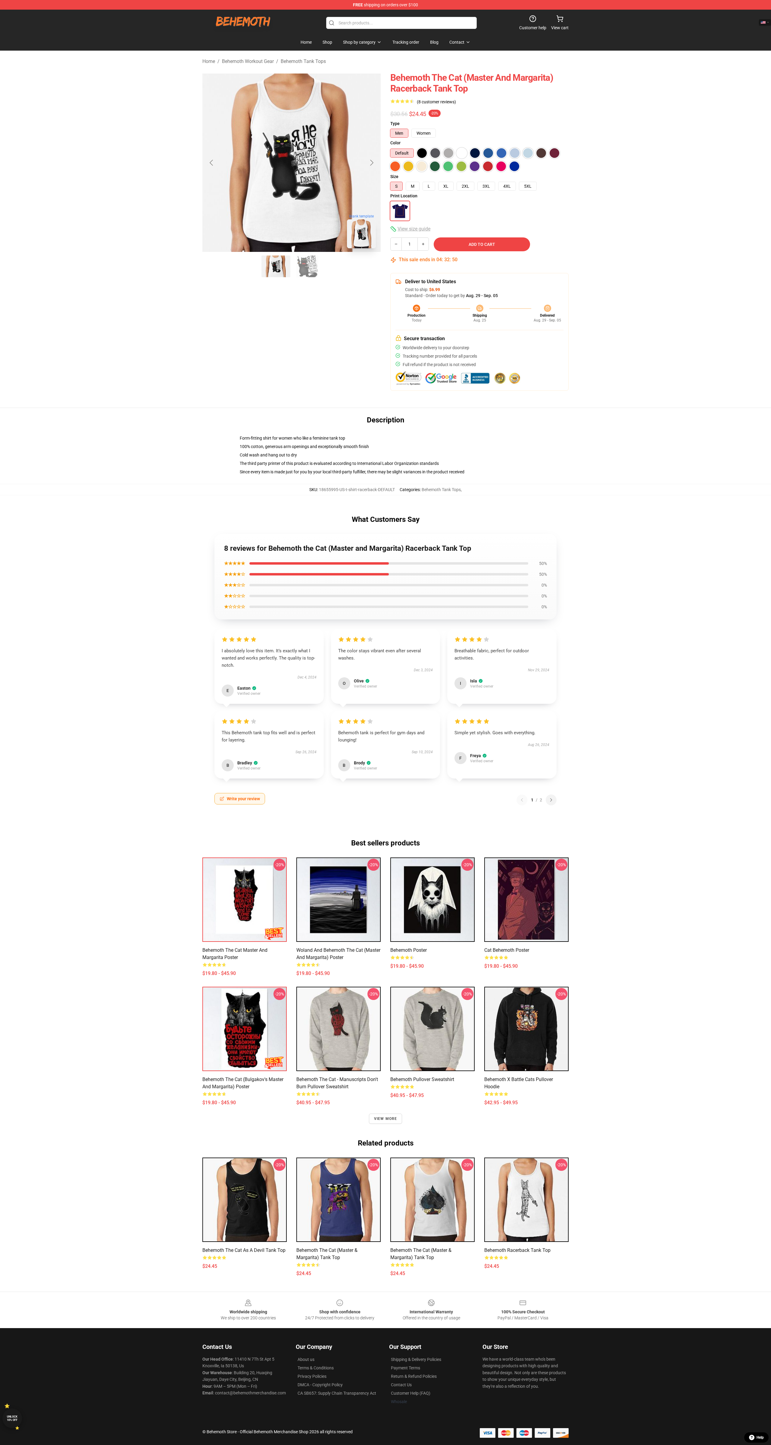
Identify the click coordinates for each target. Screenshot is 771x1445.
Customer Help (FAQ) (410, 1393)
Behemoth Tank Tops (303, 61)
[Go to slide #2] (307, 266)
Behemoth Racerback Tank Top (517, 1250)
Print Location (403, 195)
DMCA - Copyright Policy (320, 1384)
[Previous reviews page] (522, 800)
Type (395, 123)
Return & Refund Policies (414, 1376)
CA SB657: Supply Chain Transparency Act (337, 1393)
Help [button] (760, 1437)
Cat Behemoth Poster (506, 950)
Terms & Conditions (316, 1367)
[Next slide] (371, 162)
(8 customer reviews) (436, 101)
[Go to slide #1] (275, 266)
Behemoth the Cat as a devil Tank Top (244, 1250)
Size (394, 176)
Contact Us (401, 1384)
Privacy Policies (312, 1376)
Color (395, 142)
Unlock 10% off (12, 1418)
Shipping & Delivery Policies (416, 1359)
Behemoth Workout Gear (248, 61)
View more (385, 1119)
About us (306, 1359)
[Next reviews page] (551, 800)
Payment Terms (405, 1367)
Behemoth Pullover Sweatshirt (422, 1079)
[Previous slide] (211, 162)
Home (208, 61)
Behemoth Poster (408, 950)
